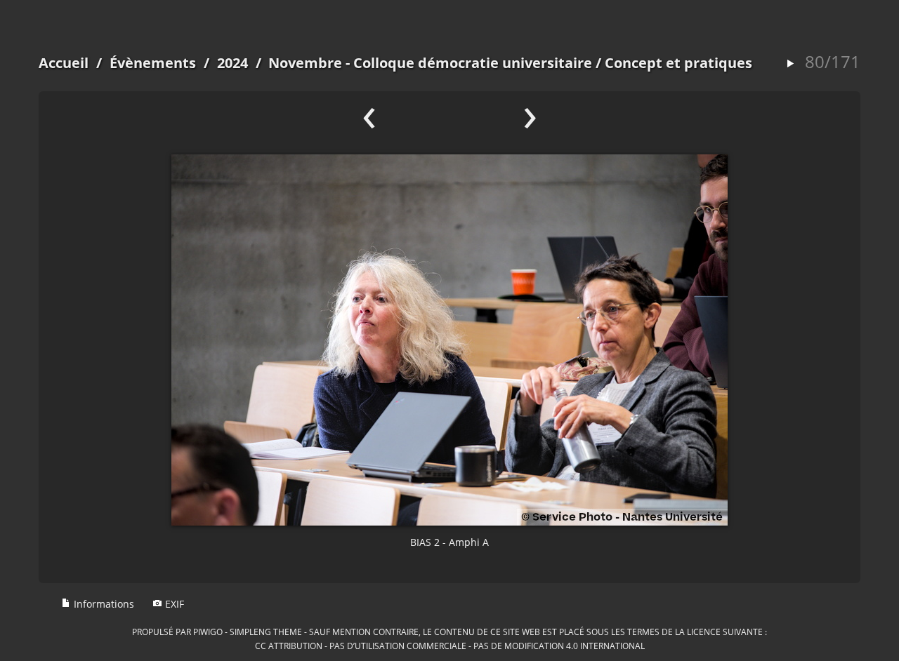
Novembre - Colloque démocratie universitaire (430, 62)
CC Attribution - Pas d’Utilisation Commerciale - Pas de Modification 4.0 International (450, 645)
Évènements (153, 62)
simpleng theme (266, 631)
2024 (232, 62)
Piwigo (208, 631)
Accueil (63, 62)
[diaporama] (790, 64)
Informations (102, 603)
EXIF (173, 603)
